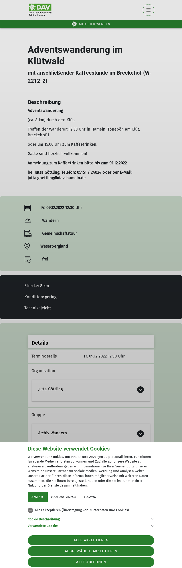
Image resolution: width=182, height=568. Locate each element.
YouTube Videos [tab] (63, 497)
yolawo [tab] (90, 497)
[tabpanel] (91, 517)
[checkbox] (91, 510)
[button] (91, 519)
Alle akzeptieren (91, 540)
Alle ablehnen (91, 562)
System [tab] (37, 497)
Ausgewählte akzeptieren (91, 551)
